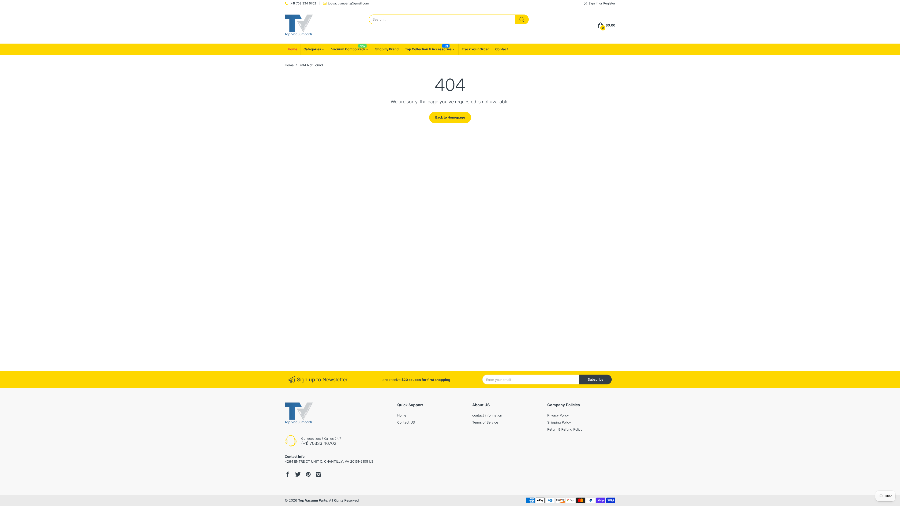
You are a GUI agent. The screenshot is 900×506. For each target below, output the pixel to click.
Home (401, 415)
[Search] (522, 19)
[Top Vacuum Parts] (299, 25)
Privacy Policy (558, 415)
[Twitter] (298, 474)
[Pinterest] (308, 474)
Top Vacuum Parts (312, 500)
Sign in (594, 3)
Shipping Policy (559, 422)
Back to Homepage (450, 117)
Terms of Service (485, 422)
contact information (487, 415)
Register (609, 3)
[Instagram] (318, 474)
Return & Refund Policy (564, 429)
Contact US (406, 422)
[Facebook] (287, 474)
